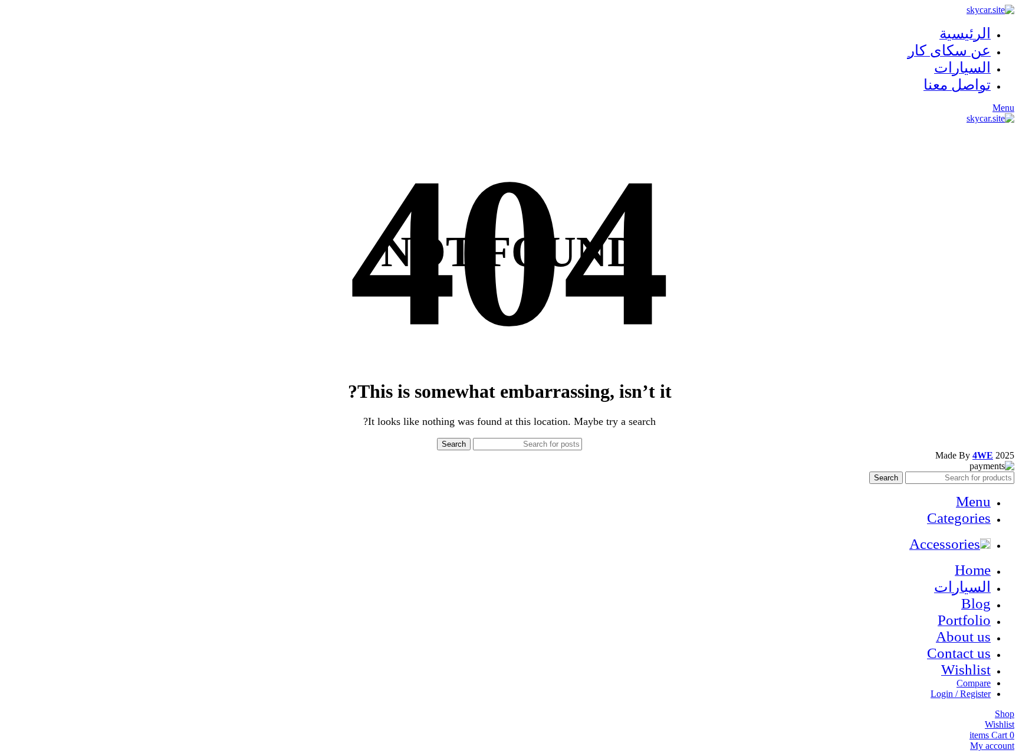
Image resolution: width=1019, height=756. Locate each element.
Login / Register (961, 694)
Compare (973, 683)
